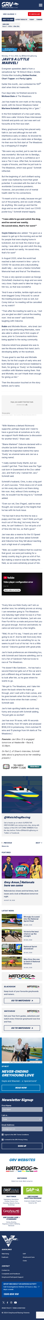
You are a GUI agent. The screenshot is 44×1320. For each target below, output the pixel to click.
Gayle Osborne (9, 233)
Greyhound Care (29, 1257)
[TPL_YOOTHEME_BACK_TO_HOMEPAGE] (10, 5)
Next (38, 843)
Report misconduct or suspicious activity (19, 1284)
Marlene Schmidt (10, 108)
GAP (24, 1254)
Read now (21, 1088)
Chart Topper (8, 78)
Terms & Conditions (18, 1308)
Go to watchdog (20, 1000)
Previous (7, 843)
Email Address (8, 1125)
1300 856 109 (10, 1294)
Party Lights (26, 78)
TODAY (31, 19)
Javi (24, 68)
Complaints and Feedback (11, 1274)
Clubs (25, 1261)
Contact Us (5, 1270)
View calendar (9, 14)
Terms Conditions (23, 1134)
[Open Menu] (40, 5)
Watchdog (5, 1254)
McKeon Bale (8, 96)
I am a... (5, 1115)
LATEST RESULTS (21, 19)
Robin (4, 326)
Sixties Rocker (29, 75)
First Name (6, 1105)
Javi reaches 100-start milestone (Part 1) (25, 415)
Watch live (35, 14)
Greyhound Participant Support (12, 1277)
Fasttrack (5, 1257)
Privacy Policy (23, 1139)
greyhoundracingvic (7, 415)
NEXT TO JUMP (8, 19)
